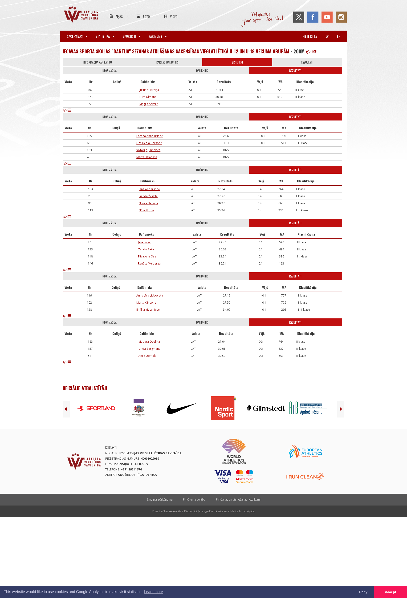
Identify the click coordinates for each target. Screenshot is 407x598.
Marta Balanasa (146, 157)
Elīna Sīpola (146, 210)
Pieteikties (310, 36)
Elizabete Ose (147, 256)
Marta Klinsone (146, 303)
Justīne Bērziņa (149, 90)
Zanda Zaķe (146, 249)
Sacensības (75, 36)
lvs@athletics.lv (133, 464)
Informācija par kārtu (97, 62)
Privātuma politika (194, 500)
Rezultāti (307, 62)
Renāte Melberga (149, 263)
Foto (146, 16)
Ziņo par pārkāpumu (160, 500)
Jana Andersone (149, 189)
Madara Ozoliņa (149, 342)
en (338, 36)
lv (327, 36)
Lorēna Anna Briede (149, 136)
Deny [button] (363, 592)
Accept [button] (390, 592)
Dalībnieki (202, 70)
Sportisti (130, 36)
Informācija (109, 70)
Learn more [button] (153, 592)
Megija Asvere (148, 104)
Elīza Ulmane (147, 97)
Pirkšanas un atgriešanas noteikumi (238, 500)
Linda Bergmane (149, 349)
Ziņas (119, 16)
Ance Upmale (147, 356)
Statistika (103, 36)
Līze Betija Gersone (149, 143)
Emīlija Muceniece (148, 310)
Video (174, 16)
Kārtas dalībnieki (167, 62)
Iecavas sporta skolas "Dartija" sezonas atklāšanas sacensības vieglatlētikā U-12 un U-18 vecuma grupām (176, 51)
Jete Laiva (144, 242)
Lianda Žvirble (148, 196)
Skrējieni (237, 62)
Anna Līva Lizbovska (149, 295)
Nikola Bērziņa (148, 203)
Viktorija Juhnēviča (148, 150)
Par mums (156, 36)
